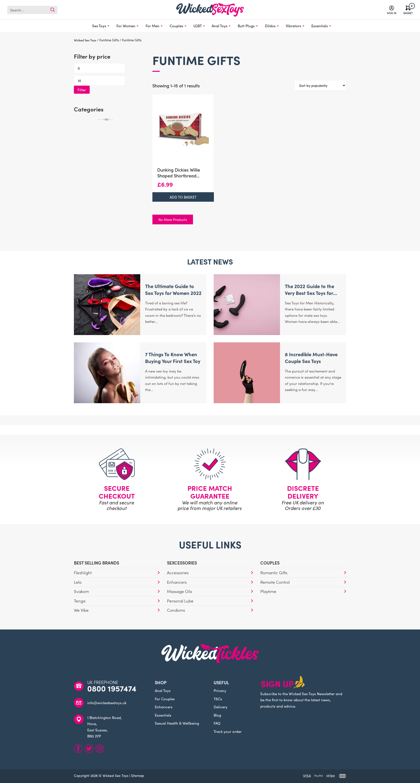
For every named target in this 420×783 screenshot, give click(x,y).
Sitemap (137, 775)
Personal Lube (180, 601)
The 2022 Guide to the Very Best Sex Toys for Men (309, 292)
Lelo (78, 582)
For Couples (165, 698)
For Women (125, 25)
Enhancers (177, 582)
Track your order (228, 731)
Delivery (221, 706)
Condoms (176, 610)
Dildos (270, 25)
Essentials (319, 25)
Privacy (220, 690)
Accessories (178, 572)
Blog (217, 715)
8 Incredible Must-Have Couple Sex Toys (311, 357)
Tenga (79, 601)
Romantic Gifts (273, 572)
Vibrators (293, 25)
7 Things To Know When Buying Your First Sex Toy (172, 357)
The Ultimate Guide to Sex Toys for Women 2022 (173, 289)
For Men (152, 25)
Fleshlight (83, 572)
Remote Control (275, 582)
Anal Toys (220, 25)
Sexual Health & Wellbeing (177, 723)
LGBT (197, 25)
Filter (82, 89)
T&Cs (218, 698)
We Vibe (81, 610)
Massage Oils (179, 591)
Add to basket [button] (183, 197)
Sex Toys (99, 25)
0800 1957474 (111, 688)
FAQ (217, 723)
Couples (176, 25)
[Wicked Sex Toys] (210, 10)
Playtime (268, 591)
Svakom (81, 591)
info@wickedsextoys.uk (106, 702)
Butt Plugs (246, 25)
